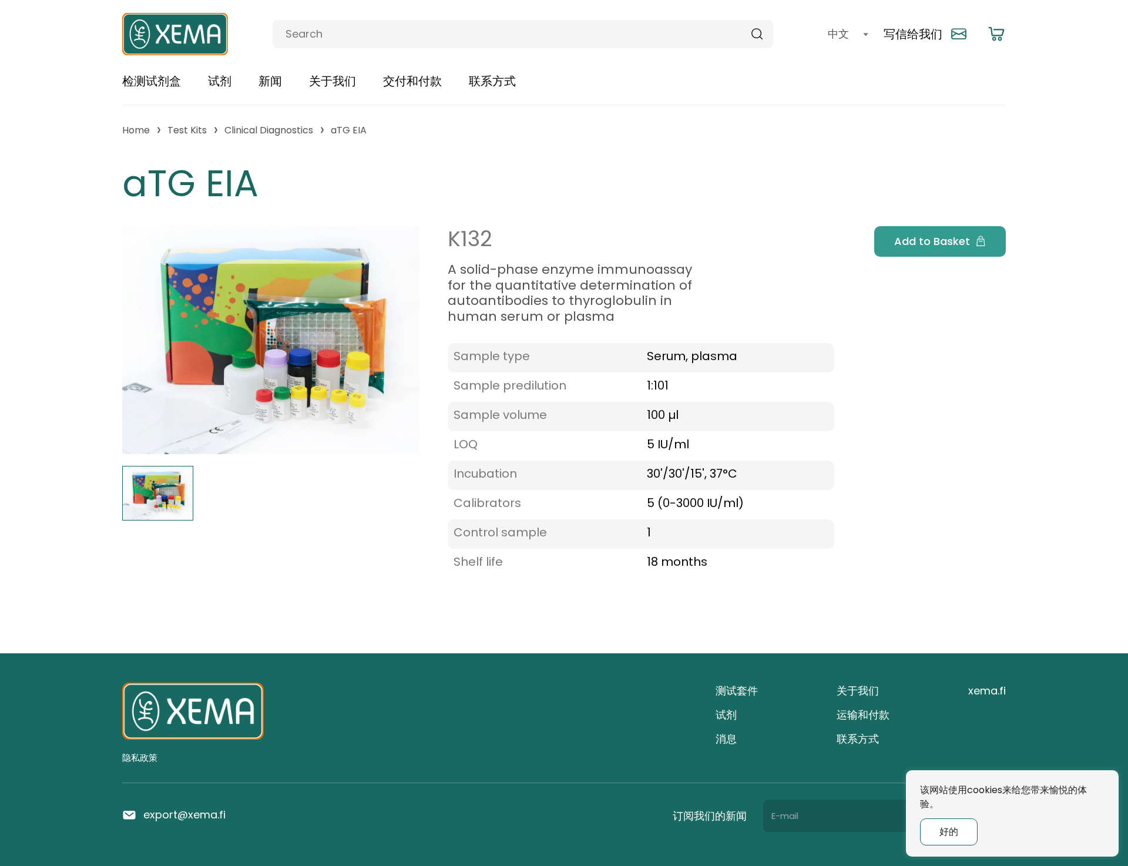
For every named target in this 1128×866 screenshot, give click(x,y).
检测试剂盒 (151, 81)
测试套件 (737, 690)
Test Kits (187, 130)
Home (136, 130)
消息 (726, 738)
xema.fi (987, 690)
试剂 (219, 81)
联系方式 (492, 81)
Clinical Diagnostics (268, 130)
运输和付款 (863, 714)
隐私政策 (139, 757)
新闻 (270, 81)
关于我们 (332, 81)
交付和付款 (412, 81)
